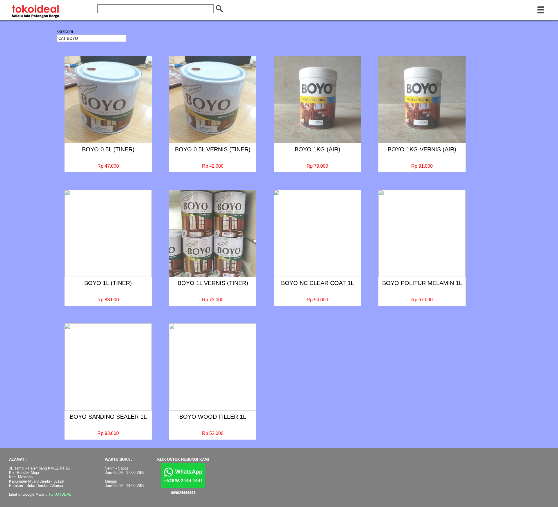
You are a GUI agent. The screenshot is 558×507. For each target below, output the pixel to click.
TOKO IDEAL (59, 494)
